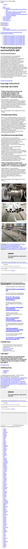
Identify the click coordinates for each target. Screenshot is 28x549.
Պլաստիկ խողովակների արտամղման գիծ (14, 30)
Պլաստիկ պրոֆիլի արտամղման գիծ (16, 11)
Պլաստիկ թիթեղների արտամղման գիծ (16, 14)
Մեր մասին (6, 19)
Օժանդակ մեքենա (11, 15)
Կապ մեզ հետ (7, 20)
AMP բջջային (23, 377)
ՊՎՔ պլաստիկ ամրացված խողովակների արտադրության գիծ (14, 309)
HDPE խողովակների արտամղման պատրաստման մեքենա (14, 319)
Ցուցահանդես (7, 18)
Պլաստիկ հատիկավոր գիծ (13, 13)
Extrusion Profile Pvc (15, 382)
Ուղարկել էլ (4, 387)
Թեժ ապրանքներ (5, 377)
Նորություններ (7, 16)
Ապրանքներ (6, 8)
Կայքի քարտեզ (15, 377)
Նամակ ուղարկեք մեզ (7, 80)
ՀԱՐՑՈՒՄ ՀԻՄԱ (5, 365)
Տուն (4, 6)
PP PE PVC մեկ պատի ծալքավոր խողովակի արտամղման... (13, 298)
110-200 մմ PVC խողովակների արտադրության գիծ (15, 338)
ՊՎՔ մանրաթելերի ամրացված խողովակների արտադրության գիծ (14, 330)
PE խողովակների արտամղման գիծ (16, 249)
